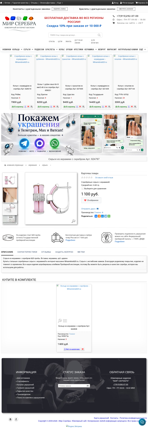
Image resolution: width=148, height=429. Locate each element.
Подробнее (70, 240)
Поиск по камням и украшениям (31, 397)
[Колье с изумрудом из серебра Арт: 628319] (22, 68)
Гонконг (98, 212)
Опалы (52, 41)
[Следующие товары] (140, 72)
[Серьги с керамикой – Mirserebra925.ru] (10, 219)
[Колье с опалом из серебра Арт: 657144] (126, 68)
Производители (23, 394)
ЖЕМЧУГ (102, 49)
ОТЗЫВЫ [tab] (46, 252)
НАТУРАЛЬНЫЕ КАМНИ (128, 49)
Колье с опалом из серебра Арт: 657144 (126, 87)
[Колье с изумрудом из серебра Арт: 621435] (100, 68)
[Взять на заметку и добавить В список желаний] (82, 349)
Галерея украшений (25, 387)
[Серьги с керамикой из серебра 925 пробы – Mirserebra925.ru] (10, 207)
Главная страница (15, 165)
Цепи (60, 41)
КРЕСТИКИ (78, 49)
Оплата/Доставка (47, 2)
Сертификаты (23, 381)
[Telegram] (105, 216)
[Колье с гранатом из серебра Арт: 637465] (74, 68)
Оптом (7, 2)
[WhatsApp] (109, 216)
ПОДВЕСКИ (39, 49)
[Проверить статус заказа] (87, 385)
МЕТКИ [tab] (81, 252)
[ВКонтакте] (96, 216)
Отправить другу (88, 208)
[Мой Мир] (102, 216)
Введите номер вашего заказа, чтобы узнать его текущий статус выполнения (74, 379)
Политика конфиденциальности (133, 418)
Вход (116, 2)
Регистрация (128, 2)
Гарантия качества (20, 2)
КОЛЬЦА (16, 49)
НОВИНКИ (6, 49)
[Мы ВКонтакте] (10, 420)
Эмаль (68, 41)
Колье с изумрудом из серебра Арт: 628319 (22, 87)
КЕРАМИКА (89, 49)
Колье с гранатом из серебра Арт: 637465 (74, 87)
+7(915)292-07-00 (128, 15)
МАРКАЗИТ (112, 49)
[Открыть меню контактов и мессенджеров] (142, 422)
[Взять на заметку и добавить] (28, 106)
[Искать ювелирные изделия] (99, 35)
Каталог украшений (25, 384)
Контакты (114, 418)
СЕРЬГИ (27, 49)
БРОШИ (69, 49)
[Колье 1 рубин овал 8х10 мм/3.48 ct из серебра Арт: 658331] (48, 68)
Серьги (45, 165)
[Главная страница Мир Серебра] (1, 3)
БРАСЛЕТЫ (50, 49)
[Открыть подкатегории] (21, 49)
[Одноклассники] (99, 216)
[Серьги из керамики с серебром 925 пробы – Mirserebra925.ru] (10, 194)
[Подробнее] (25, 106)
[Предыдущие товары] (8, 72)
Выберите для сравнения (95, 188)
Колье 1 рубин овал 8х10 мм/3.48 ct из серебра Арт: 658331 (48, 87)
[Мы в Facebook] (16, 420)
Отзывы (34, 2)
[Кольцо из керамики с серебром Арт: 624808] (74, 304)
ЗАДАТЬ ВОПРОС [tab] (64, 252)
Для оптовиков (23, 378)
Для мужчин (95, 41)
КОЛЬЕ (62, 49)
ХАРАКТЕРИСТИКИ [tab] (27, 252)
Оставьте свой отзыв (104, 177)
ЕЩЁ (141, 49)
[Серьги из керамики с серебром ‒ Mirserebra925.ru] (10, 180)
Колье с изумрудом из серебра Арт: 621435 (100, 87)
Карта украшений (101, 418)
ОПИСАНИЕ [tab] (7, 252)
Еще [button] (59, 2)
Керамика (33, 165)
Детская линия (79, 41)
